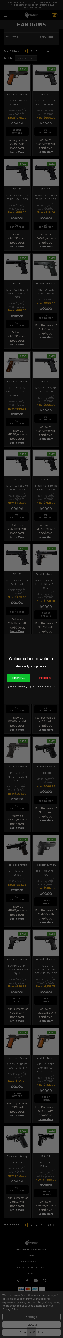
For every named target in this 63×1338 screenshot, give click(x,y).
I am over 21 (18, 677)
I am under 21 (44, 677)
